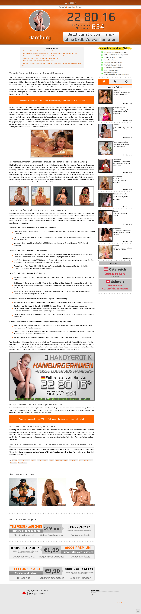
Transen (116, 125)
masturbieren (74, 460)
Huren (39, 460)
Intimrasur (117, 228)
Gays (80, 460)
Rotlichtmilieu (22, 463)
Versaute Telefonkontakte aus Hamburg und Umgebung (41, 51)
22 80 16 (91, 16)
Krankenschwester (120, 194)
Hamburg (78, 7)
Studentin (117, 159)
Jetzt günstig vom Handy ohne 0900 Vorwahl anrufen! (91, 37)
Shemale (45, 460)
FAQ (92, 594)
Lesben (52, 460)
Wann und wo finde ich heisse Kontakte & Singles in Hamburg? (43, 56)
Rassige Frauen (119, 107)
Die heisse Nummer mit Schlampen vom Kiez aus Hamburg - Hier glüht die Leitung (50, 53)
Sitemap (93, 596)
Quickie (66, 460)
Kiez (91, 460)
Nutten (86, 460)
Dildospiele (13, 463)
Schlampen (59, 460)
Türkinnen (117, 90)
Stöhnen (33, 460)
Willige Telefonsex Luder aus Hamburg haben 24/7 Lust (41, 58)
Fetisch (14, 460)
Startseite (62, 7)
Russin (115, 211)
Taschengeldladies (23, 460)
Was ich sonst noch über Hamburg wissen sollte (38, 61)
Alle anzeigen (115, 263)
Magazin (71, 7)
